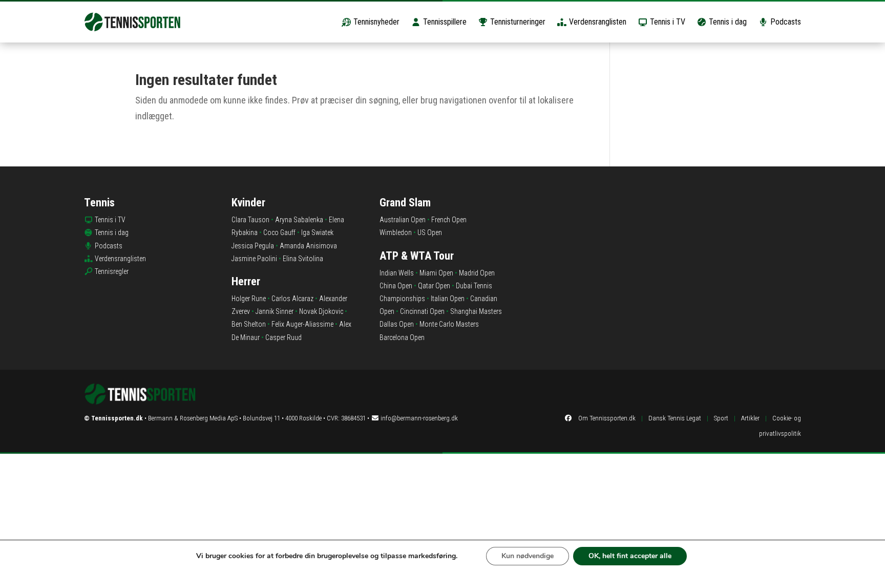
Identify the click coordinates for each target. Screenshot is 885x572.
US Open (429, 232)
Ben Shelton (248, 324)
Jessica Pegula (252, 246)
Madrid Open (477, 273)
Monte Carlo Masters (449, 324)
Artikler (750, 418)
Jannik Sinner (274, 311)
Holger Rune (248, 298)
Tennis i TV (666, 22)
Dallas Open (397, 324)
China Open (396, 286)
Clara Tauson (250, 220)
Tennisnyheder (375, 22)
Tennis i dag (727, 22)
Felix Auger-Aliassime (302, 324)
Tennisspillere (444, 22)
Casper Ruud (283, 337)
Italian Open (448, 298)
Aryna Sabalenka (299, 220)
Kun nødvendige (527, 556)
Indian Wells (397, 273)
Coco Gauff (279, 232)
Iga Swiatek (317, 232)
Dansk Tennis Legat (674, 418)
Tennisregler (112, 271)
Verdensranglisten (596, 22)
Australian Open (403, 220)
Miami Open (436, 273)
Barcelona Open (402, 337)
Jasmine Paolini (254, 259)
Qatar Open (434, 286)
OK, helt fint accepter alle (629, 556)
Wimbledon (396, 232)
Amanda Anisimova (308, 246)
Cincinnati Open (422, 311)
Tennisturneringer (516, 22)
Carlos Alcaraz (292, 298)
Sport (721, 418)
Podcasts (784, 22)
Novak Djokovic (321, 311)
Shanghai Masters (476, 311)
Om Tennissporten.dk (607, 418)
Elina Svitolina (303, 259)
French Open (449, 220)
